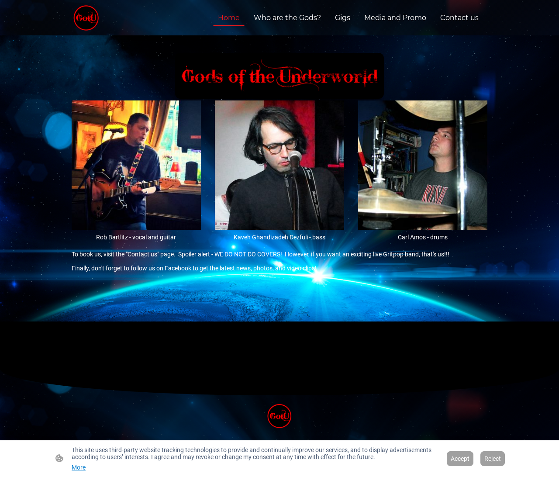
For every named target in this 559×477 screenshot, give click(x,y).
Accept (460, 458)
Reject (492, 458)
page (167, 254)
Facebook (179, 268)
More (79, 467)
